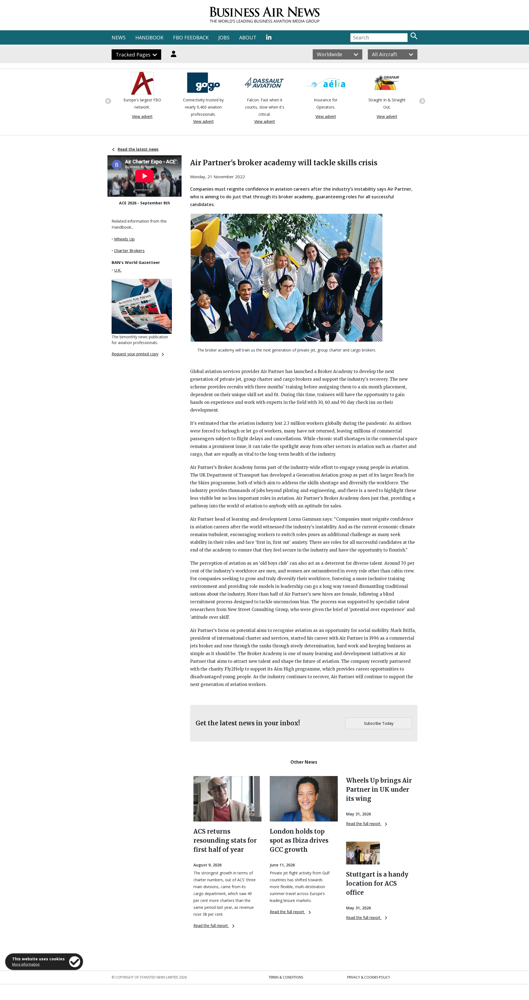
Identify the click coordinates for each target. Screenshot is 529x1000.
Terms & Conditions (286, 977)
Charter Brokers (129, 250)
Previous (107, 100)
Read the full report (211, 925)
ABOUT (248, 37)
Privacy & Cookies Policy (368, 977)
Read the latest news (138, 149)
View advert (142, 116)
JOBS (224, 37)
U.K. (118, 270)
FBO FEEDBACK (191, 37)
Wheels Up (124, 239)
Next (421, 100)
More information (26, 964)
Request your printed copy (135, 353)
